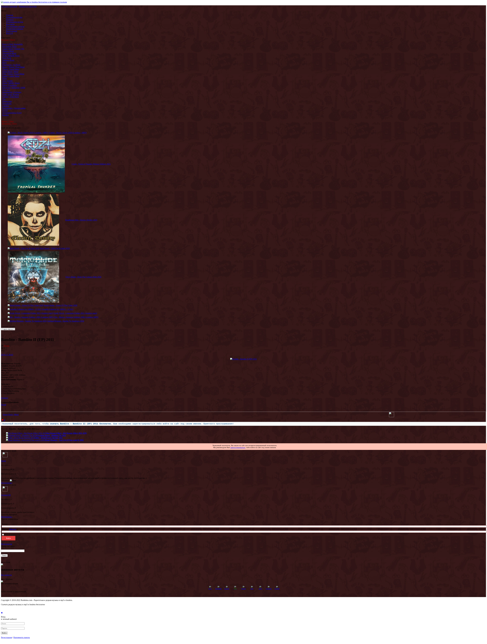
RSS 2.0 (9, 33)
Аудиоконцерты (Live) (12, 113)
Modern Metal (8, 51)
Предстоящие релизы (15, 26)
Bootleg (5, 115)
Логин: (5, 524)
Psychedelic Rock (9, 46)
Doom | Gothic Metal (10, 76)
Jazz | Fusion (7, 81)
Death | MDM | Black (11, 83)
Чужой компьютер (12, 535)
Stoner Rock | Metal (10, 72)
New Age (6, 90)
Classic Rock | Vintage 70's (13, 49)
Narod (3, 405)
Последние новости (14, 29)
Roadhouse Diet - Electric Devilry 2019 (81, 220)
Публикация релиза (14, 22)
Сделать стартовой (9, 6)
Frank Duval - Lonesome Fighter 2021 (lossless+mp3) (75, 313)
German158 (6, 495)
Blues (4, 78)
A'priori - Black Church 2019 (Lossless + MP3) (67, 133)
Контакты (10, 24)
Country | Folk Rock (10, 97)
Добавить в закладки (28, 6)
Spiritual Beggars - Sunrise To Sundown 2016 (65, 321)
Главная (9, 15)
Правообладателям (14, 17)
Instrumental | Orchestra (11, 92)
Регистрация (11, 31)
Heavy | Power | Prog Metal (13, 67)
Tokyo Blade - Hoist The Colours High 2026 (83, 277)
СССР (5, 110)
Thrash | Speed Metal (10, 69)
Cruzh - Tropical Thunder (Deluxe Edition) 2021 (91, 164)
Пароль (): (10, 529)
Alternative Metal (9, 53)
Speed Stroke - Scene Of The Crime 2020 (60, 305)
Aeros (3, 461)
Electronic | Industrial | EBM (13, 88)
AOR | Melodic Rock (11, 56)
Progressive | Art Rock (11, 65)
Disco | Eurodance (9, 85)
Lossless (5, 106)
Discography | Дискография (13, 108)
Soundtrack (6, 104)
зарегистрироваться (237, 447)
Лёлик (6, 346)
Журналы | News (9, 124)
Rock (4, 62)
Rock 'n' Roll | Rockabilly (12, 44)
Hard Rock (6, 58)
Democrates (7, 101)
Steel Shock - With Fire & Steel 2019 (55, 248)
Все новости (6, 575)
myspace (4, 398)
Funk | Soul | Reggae (10, 94)
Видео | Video (8, 121)
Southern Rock (8, 60)
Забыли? (12, 529)
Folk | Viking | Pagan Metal (13, 74)
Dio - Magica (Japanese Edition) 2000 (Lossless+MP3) (76, 317)
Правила (10, 20)
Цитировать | (6, 483)
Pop (3, 99)
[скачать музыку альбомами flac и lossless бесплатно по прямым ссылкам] (34, 2)
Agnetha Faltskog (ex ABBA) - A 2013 (57, 309)
